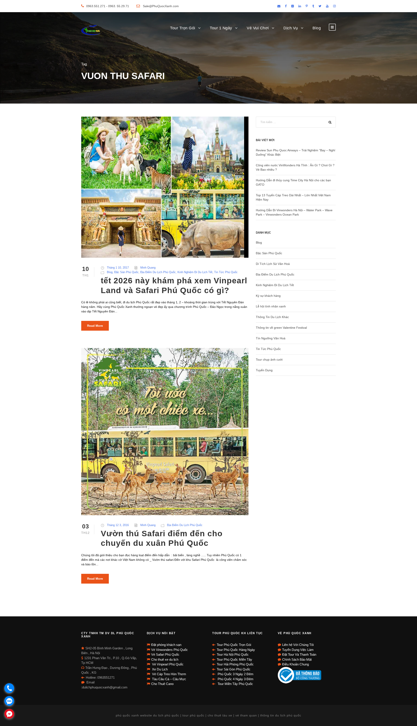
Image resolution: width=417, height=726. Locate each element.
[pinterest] (307, 6)
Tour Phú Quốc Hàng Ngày (236, 650)
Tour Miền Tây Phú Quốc (235, 684)
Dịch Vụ (290, 28)
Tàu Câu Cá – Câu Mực (168, 679)
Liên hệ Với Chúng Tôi (298, 645)
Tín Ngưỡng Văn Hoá (270, 338)
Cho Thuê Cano (162, 684)
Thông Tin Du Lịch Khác (272, 317)
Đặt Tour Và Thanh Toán (299, 654)
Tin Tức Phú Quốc (226, 272)
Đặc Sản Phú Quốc (126, 272)
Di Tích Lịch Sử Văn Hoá (273, 264)
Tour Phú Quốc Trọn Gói (234, 645)
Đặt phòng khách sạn (166, 645)
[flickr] (292, 6)
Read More (95, 325)
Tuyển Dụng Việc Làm (298, 650)
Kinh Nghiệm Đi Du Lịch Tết (194, 272)
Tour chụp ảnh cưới (269, 359)
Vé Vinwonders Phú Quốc (169, 650)
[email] (278, 6)
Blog (317, 28)
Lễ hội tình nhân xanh (271, 306)
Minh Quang (148, 267)
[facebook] (286, 6)
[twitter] (320, 6)
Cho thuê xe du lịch (164, 659)
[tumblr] (313, 6)
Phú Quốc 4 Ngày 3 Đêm (235, 679)
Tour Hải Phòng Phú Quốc (235, 664)
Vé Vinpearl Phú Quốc (167, 664)
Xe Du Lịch (159, 669)
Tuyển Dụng (264, 370)
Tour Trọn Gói (182, 28)
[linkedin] (299, 6)
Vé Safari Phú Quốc (165, 654)
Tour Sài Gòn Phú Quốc (233, 669)
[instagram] (334, 6)
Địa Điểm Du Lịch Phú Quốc (158, 272)
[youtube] (327, 6)
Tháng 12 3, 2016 (118, 525)
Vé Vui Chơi (258, 28)
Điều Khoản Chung (295, 664)
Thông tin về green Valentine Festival (281, 327)
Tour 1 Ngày (221, 28)
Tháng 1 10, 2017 (118, 267)
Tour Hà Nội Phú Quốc (233, 654)
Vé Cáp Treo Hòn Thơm (168, 674)
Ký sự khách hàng (268, 295)
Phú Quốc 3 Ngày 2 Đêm (235, 674)
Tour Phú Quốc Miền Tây (234, 659)
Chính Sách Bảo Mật (297, 659)
